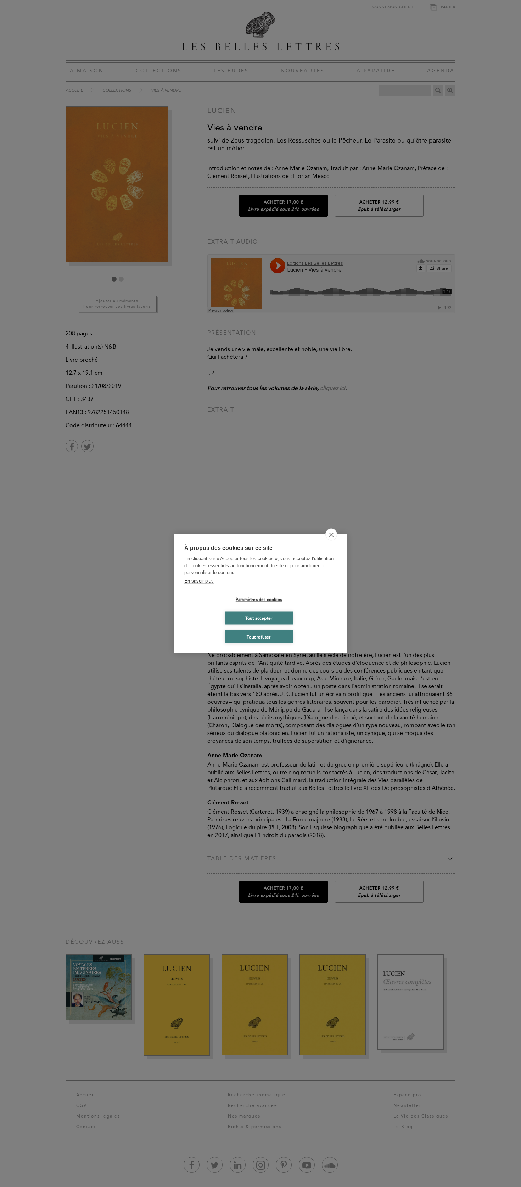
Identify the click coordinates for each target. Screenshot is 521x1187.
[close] (331, 535)
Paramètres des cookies (259, 599)
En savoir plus (199, 580)
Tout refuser (258, 636)
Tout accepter (259, 617)
